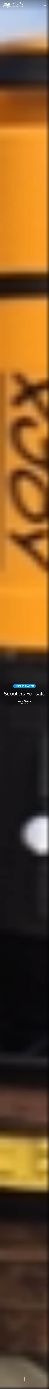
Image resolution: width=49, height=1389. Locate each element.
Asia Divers (24, 701)
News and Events (24, 685)
